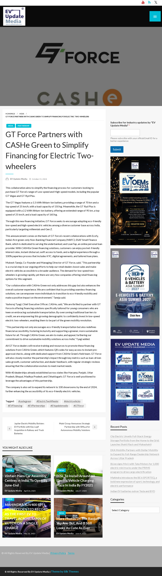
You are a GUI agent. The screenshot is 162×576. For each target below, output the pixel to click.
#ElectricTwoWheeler (48, 401)
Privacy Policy (58, 552)
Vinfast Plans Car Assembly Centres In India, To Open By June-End (26, 480)
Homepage (10, 114)
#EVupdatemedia (59, 405)
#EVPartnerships (36, 405)
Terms (71, 552)
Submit (117, 149)
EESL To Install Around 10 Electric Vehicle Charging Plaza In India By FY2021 (75, 480)
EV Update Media (19, 179)
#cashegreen (24, 401)
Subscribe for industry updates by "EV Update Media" (132, 124)
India (21, 114)
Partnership (23, 126)
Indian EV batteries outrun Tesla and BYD (132, 491)
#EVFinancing (15, 405)
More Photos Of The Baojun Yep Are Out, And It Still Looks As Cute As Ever (77, 523)
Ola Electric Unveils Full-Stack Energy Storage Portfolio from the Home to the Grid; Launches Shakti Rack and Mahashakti (134, 440)
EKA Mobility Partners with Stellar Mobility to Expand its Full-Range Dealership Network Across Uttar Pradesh (134, 454)
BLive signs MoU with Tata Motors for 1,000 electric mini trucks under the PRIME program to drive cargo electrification (134, 467)
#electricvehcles (72, 401)
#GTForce (79, 405)
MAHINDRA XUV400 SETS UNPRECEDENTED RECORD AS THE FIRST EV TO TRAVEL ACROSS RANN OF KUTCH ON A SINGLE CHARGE (26, 516)
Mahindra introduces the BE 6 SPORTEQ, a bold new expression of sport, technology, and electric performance (135, 481)
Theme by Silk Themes (65, 571)
